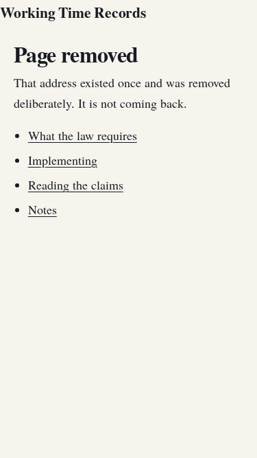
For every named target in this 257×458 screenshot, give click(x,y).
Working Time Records (73, 12)
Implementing (62, 160)
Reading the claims (75, 184)
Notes (42, 209)
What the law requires (82, 135)
